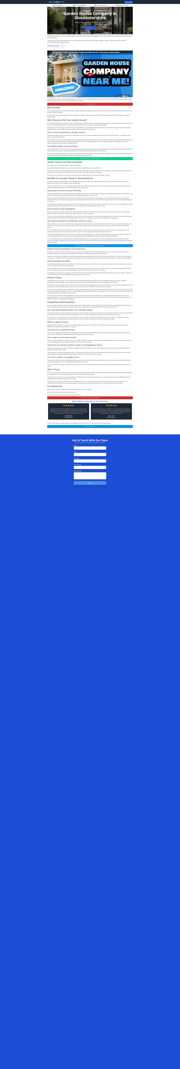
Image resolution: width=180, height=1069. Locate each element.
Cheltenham (56, 395)
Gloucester (50, 395)
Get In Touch (129, 2)
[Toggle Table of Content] (61, 46)
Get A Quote (90, 28)
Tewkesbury (68, 395)
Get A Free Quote (90, 426)
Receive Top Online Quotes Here (90, 397)
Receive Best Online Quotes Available (90, 158)
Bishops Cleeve (76, 395)
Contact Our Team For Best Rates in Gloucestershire (90, 245)
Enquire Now (90, 431)
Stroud (62, 395)
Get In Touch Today (90, 104)
